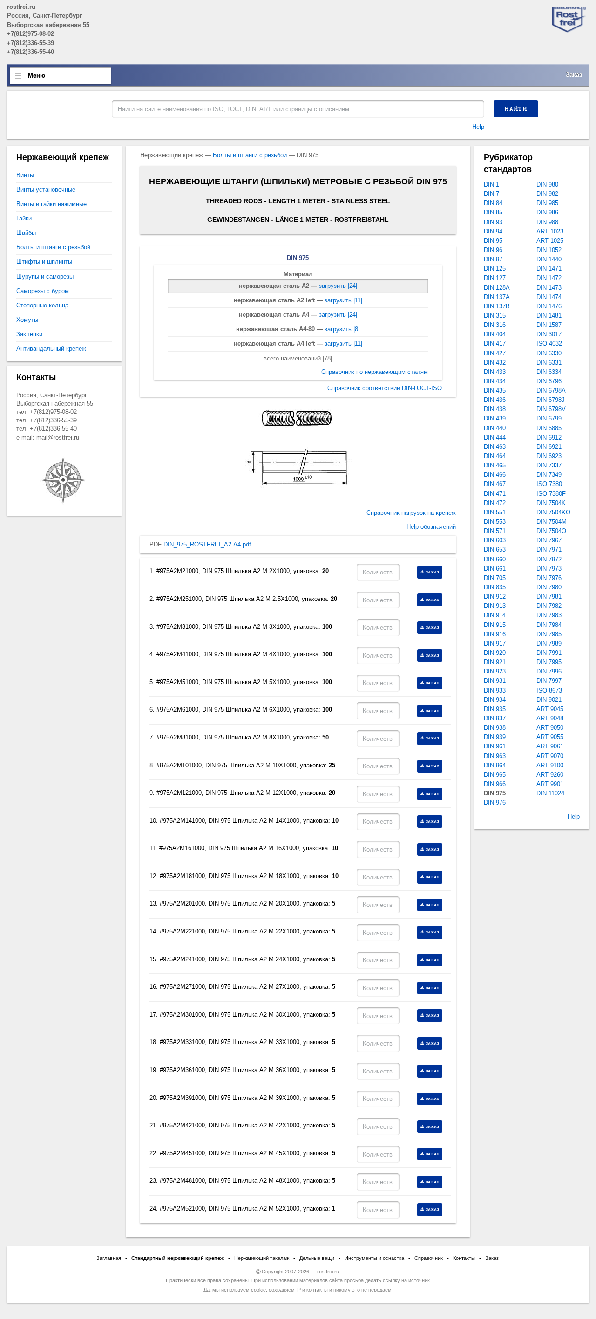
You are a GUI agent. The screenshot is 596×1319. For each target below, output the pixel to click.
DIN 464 (495, 456)
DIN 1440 (549, 259)
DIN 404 (495, 334)
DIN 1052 (549, 249)
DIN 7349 (549, 474)
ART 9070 (549, 756)
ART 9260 (549, 774)
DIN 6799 (549, 418)
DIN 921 (495, 662)
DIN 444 (495, 437)
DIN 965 (495, 774)
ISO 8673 (549, 690)
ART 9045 (549, 709)
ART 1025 (549, 240)
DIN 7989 (549, 643)
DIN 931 (495, 680)
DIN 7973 (549, 568)
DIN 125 (495, 268)
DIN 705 (495, 577)
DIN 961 (495, 746)
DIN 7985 (549, 634)
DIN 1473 (549, 287)
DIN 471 (495, 493)
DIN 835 (495, 587)
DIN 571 (495, 530)
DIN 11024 (550, 793)
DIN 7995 (549, 662)
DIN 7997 (549, 680)
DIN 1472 (549, 277)
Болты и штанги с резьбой (250, 155)
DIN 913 (495, 605)
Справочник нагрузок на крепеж (411, 512)
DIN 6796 (549, 381)
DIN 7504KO (553, 512)
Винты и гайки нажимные (51, 203)
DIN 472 (495, 503)
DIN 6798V (551, 409)
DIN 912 (495, 596)
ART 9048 (549, 718)
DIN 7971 (549, 549)
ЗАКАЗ (433, 572)
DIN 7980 (549, 587)
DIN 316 (495, 324)
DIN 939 (495, 736)
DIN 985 (547, 203)
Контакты (464, 1258)
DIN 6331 (549, 362)
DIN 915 (495, 624)
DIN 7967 (549, 540)
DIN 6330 (549, 353)
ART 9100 (549, 765)
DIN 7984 (549, 624)
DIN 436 (495, 399)
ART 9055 (549, 736)
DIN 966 (495, 783)
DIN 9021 (549, 699)
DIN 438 (495, 409)
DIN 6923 (549, 456)
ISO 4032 (549, 343)
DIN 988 (547, 222)
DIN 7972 (549, 559)
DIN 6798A (551, 390)
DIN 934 (495, 699)
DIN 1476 (549, 306)
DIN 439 (495, 418)
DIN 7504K (551, 503)
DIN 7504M (551, 521)
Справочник (428, 1258)
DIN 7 (491, 193)
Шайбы (26, 232)
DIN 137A (497, 296)
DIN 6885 (549, 428)
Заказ (574, 74)
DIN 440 (495, 428)
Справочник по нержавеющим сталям (374, 371)
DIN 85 (493, 212)
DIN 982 (547, 193)
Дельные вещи (316, 1258)
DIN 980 (547, 184)
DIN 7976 (549, 577)
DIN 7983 (549, 615)
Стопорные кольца (42, 305)
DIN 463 (495, 446)
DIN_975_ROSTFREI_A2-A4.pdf (207, 544)
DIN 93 (493, 222)
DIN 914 (495, 615)
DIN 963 (495, 756)
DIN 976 (495, 802)
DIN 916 (495, 634)
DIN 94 (493, 231)
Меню (36, 75)
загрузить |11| (343, 300)
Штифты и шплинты (44, 261)
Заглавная (108, 1258)
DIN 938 (495, 727)
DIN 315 (495, 315)
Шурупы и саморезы (45, 276)
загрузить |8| (342, 329)
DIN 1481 (549, 315)
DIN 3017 (549, 334)
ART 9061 (549, 746)
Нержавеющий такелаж (261, 1258)
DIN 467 (495, 483)
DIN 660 (495, 559)
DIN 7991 (549, 652)
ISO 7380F (551, 493)
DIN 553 (495, 521)
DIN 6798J (550, 399)
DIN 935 (495, 709)
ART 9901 (549, 783)
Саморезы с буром (42, 290)
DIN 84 (493, 203)
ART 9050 (549, 727)
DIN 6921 (549, 446)
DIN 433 (495, 371)
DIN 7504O (551, 530)
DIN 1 (491, 184)
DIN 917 (495, 643)
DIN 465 (495, 465)
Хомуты (27, 319)
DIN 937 (495, 718)
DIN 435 (495, 390)
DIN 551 (495, 512)
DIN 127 (495, 277)
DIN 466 (495, 474)
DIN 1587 (549, 324)
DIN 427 (495, 353)
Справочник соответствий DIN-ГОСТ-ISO (384, 388)
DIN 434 (495, 381)
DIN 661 (495, 568)
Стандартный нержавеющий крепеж (177, 1258)
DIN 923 (495, 671)
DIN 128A (497, 287)
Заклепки (29, 334)
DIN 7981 (549, 596)
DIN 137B (497, 306)
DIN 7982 (549, 605)
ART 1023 (549, 231)
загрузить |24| (338, 285)
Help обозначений (431, 526)
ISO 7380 (549, 483)
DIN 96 (493, 249)
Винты (25, 175)
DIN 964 (495, 765)
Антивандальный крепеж (51, 348)
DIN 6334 (549, 371)
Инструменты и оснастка (374, 1258)
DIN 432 (495, 362)
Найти (516, 109)
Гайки (24, 218)
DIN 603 (495, 540)
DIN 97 (493, 259)
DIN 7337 (549, 465)
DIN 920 (495, 652)
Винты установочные (45, 189)
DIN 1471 (549, 268)
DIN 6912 (549, 437)
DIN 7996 (549, 671)
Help (478, 126)
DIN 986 (547, 212)
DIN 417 (495, 343)
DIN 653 (495, 549)
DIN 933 (495, 690)
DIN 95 (493, 240)
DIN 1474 (549, 296)
